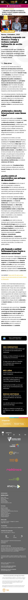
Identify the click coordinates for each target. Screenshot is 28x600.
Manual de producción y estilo (6, 502)
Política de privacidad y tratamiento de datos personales (11, 540)
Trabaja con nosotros (4, 508)
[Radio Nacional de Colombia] (14, 2)
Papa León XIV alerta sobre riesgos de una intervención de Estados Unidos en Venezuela (14, 277)
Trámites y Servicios (4, 512)
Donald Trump (19, 424)
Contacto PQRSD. (16, 551)
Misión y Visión (3, 497)
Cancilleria (7, 424)
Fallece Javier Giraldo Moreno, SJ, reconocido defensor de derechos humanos (12, 397)
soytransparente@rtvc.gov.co (6, 570)
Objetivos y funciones (4, 498)
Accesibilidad (3, 542)
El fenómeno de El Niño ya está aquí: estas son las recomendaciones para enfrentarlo (13, 386)
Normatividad (3, 499)
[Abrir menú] (2, 2)
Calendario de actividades (5, 509)
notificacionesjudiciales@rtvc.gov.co (7, 567)
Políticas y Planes (4, 500)
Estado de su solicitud (5, 514)
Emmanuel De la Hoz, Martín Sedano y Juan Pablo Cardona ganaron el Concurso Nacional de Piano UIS (13, 379)
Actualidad (10, 9)
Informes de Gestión (4, 501)
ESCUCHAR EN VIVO (15, 6)
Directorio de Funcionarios (5, 513)
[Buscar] (26, 2)
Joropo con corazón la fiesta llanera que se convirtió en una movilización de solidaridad (14, 350)
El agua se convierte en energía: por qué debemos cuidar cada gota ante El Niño (13, 410)
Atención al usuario (4, 507)
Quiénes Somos (4, 495)
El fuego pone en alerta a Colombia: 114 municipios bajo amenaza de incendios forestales (12, 363)
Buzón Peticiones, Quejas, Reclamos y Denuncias (9, 511)
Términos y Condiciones (5, 515)
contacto (8, 432)
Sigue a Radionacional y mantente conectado (15, 338)
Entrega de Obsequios (4, 516)
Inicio (3, 9)
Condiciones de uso (4, 541)
